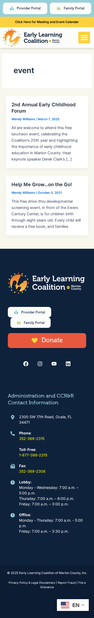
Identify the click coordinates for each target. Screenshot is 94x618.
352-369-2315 (31, 438)
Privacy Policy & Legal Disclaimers (32, 582)
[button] (84, 37)
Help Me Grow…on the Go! (41, 184)
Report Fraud (67, 582)
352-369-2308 (32, 471)
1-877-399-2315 (33, 455)
